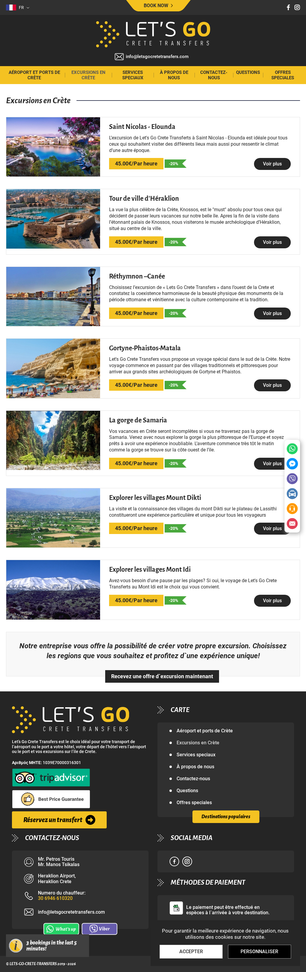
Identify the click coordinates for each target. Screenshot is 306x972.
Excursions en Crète (88, 75)
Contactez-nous (213, 75)
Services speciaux (132, 75)
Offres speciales (282, 75)
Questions (248, 72)
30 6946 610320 (55, 898)
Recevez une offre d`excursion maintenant (162, 676)
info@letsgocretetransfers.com (157, 56)
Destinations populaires (225, 816)
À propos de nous (174, 75)
